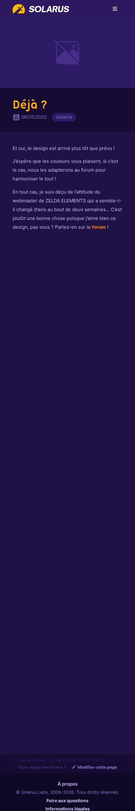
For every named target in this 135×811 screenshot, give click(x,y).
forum (99, 227)
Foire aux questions (67, 800)
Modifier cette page (97, 767)
